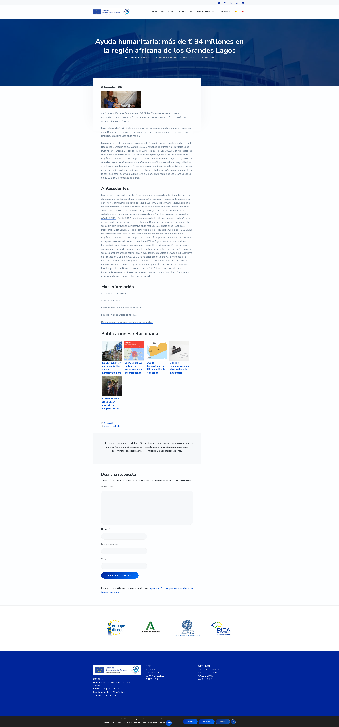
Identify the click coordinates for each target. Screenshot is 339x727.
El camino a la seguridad (139, 322)
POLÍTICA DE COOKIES (208, 672)
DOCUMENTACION (154, 672)
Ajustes (223, 721)
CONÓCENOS (151, 679)
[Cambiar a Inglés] (242, 12)
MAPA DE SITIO (205, 679)
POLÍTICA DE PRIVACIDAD (210, 669)
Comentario (107, 486)
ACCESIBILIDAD (205, 676)
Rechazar (207, 721)
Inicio (127, 57)
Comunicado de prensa (113, 293)
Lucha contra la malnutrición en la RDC (122, 307)
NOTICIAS (150, 669)
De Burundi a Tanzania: (113, 322)
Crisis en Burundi (110, 300)
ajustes (169, 723)
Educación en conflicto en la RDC (119, 314)
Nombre (105, 529)
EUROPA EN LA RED (154, 676)
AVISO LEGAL (204, 666)
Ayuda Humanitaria (112, 426)
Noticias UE (136, 57)
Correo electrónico (110, 544)
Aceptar (190, 721)
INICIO (148, 666)
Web (103, 558)
